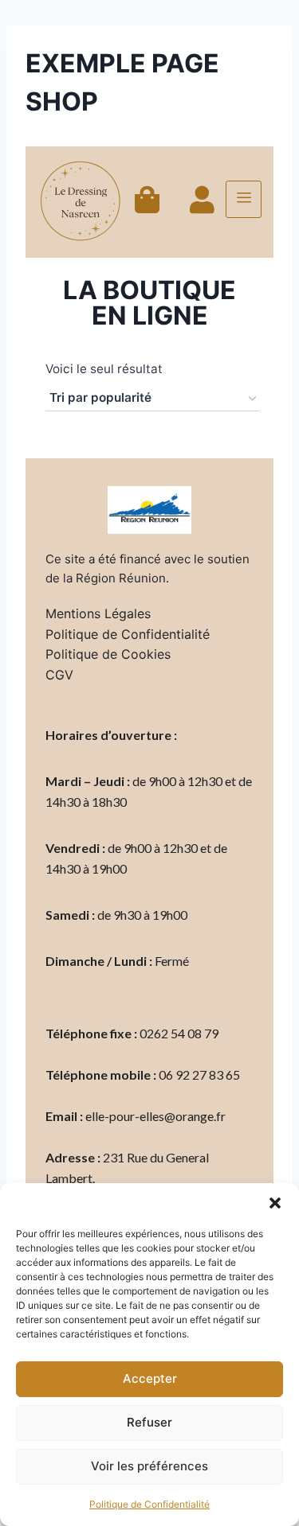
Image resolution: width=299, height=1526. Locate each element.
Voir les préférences (149, 1465)
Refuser (149, 1422)
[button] (275, 1203)
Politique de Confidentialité (149, 1504)
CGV (59, 675)
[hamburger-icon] (244, 199)
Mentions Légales (98, 613)
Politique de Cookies (108, 654)
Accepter (150, 1378)
